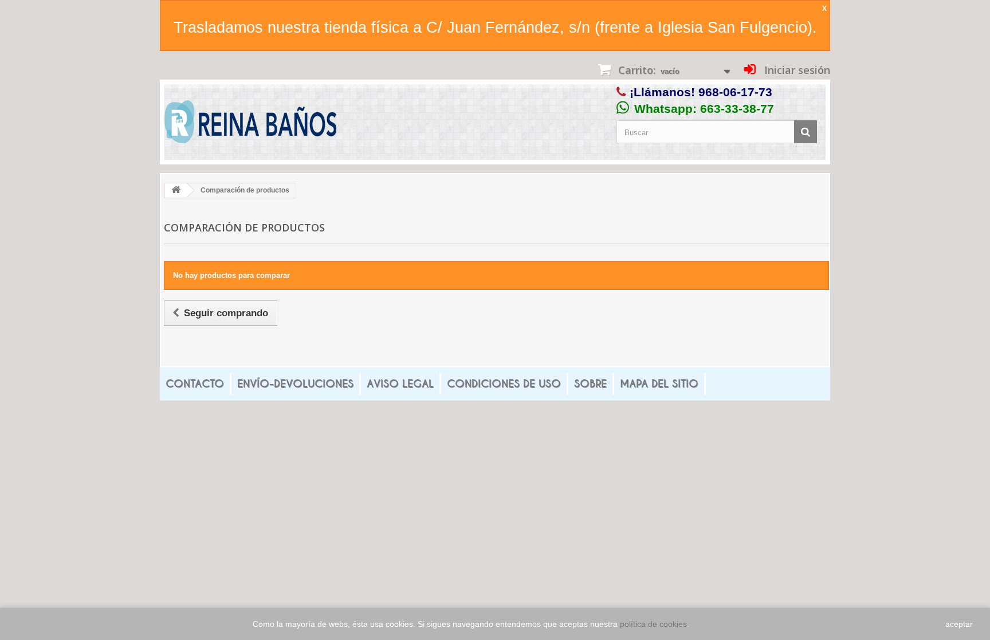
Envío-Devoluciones (295, 383)
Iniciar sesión (795, 70)
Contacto (195, 383)
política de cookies (653, 624)
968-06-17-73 (735, 92)
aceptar (959, 624)
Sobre (590, 383)
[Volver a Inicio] (176, 190)
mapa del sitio (659, 383)
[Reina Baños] (250, 124)
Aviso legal (400, 383)
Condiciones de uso (504, 383)
